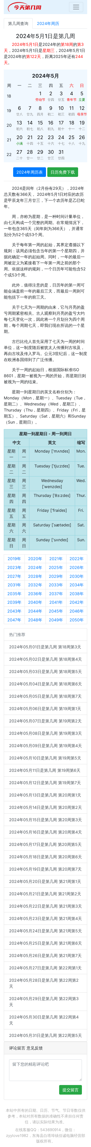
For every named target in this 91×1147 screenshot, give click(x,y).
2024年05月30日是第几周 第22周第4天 (44, 1020)
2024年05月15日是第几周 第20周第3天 (45, 819)
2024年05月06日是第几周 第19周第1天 (45, 708)
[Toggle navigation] (76, 7)
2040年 (35, 602)
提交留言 (70, 1089)
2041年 (56, 602)
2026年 (77, 567)
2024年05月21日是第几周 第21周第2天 (45, 893)
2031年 (14, 584)
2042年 (77, 602)
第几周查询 (18, 23)
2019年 (14, 558)
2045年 (56, 611)
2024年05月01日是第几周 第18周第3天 (45, 646)
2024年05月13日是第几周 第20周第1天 (45, 795)
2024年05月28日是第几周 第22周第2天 (44, 983)
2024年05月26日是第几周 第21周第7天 (45, 955)
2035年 (14, 593)
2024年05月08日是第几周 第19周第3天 (45, 733)
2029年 (56, 576)
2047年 (14, 619)
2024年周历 (48, 23)
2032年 (35, 584)
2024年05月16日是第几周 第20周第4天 (45, 832)
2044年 (35, 611)
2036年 (35, 593)
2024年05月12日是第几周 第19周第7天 (45, 782)
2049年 (56, 619)
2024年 (35, 567)
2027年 (14, 576)
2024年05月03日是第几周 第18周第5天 (45, 671)
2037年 (56, 593)
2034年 (77, 584)
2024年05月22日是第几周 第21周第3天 (45, 906)
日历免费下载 (63, 172)
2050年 (77, 619)
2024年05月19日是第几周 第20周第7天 (45, 869)
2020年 (35, 558)
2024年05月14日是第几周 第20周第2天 (45, 807)
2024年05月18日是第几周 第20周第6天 (45, 856)
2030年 (77, 576)
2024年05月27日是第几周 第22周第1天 (45, 967)
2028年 (35, 576)
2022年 (77, 558)
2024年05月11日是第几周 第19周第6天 (44, 770)
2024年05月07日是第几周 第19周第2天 (45, 720)
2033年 (56, 584)
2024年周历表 (29, 172)
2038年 (77, 593)
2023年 (14, 567)
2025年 (56, 567)
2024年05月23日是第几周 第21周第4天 (45, 918)
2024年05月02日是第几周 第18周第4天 (45, 659)
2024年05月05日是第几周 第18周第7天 (45, 696)
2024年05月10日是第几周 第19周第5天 (45, 757)
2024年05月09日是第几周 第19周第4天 (45, 745)
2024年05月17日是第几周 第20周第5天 (45, 844)
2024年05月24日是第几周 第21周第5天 (45, 930)
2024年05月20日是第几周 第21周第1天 (45, 881)
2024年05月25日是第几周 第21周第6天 (45, 943)
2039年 (14, 602)
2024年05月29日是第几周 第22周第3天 (44, 1001)
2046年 (77, 611)
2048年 (35, 619)
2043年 (14, 611)
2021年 (56, 558)
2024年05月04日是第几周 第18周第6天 (45, 683)
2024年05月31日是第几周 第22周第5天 (45, 1035)
